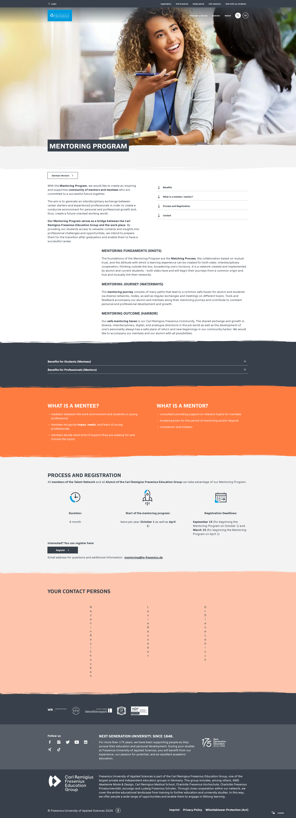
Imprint (174, 810)
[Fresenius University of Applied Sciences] (60, 15)
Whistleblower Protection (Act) (227, 810)
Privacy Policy (192, 810)
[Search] (238, 15)
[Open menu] (245, 15)
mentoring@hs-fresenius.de (143, 557)
